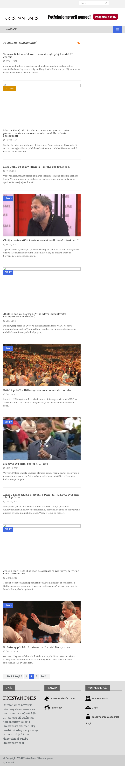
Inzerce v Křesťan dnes (62, 698)
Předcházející (14, 676)
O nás (9, 688)
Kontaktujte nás (100, 698)
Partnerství (56, 708)
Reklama (52, 688)
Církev (8, 198)
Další (43, 676)
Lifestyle (10, 88)
